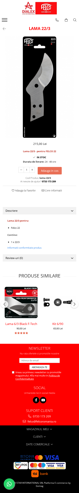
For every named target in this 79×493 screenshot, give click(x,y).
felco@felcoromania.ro (41, 421)
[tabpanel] (39, 87)
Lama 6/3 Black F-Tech (21, 324)
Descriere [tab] (11, 210)
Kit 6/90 (57, 324)
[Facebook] (36, 400)
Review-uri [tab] (14, 258)
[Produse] (5, 21)
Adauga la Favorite (25, 190)
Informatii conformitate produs (24, 247)
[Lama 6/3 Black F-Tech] (21, 302)
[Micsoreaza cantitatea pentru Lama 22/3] (21, 170)
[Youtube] (43, 400)
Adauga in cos (49, 170)
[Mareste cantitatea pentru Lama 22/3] (32, 170)
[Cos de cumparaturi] (66, 20)
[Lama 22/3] (39, 87)
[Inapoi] (3, 28)
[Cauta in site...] (75, 20)
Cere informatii (53, 190)
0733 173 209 (41, 416)
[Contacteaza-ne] (57, 20)
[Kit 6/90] (58, 302)
